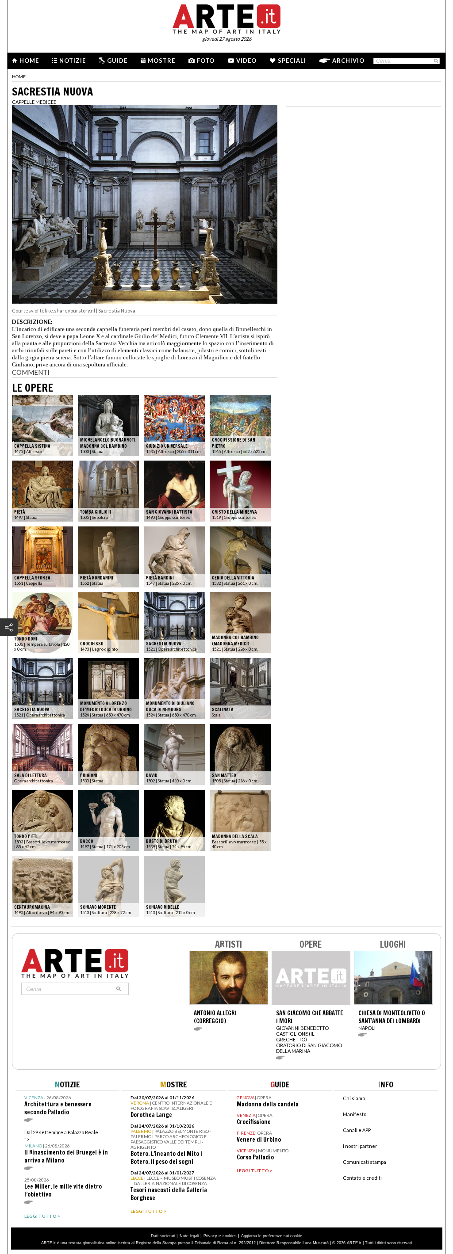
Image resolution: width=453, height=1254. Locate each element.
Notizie (72, 60)
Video (246, 60)
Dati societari (163, 1236)
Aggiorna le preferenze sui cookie (271, 1236)
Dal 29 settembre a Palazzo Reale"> (66, 1146)
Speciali (292, 60)
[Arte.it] (226, 18)
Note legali (189, 1236)
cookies (230, 1236)
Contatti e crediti (362, 1178)
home (19, 76)
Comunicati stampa (364, 1162)
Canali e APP (357, 1130)
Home (29, 60)
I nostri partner (360, 1146)
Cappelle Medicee (34, 102)
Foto (206, 60)
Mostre (161, 60)
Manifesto (354, 1114)
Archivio (348, 60)
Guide (117, 60)
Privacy (210, 1236)
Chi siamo (354, 1098)
